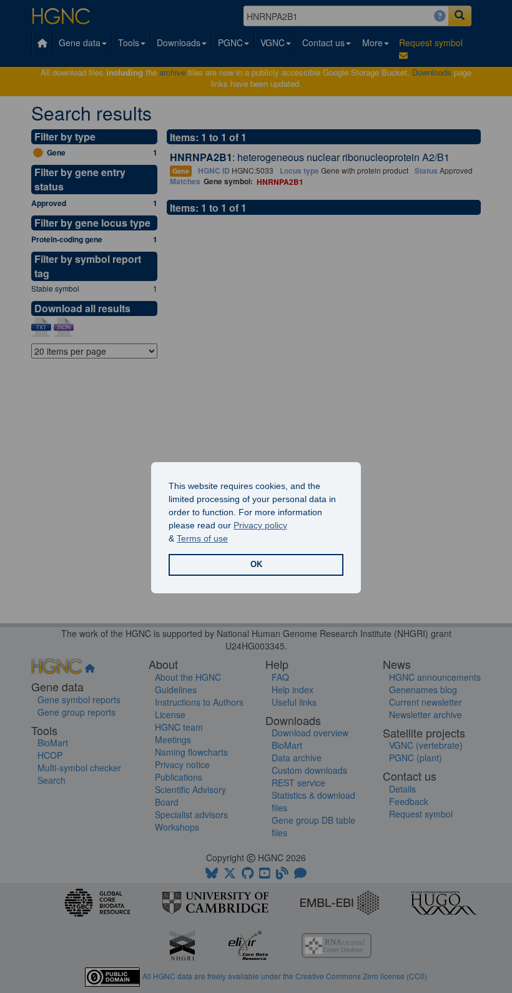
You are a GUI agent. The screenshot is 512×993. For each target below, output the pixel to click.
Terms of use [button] (202, 538)
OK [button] (256, 564)
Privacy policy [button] (260, 525)
